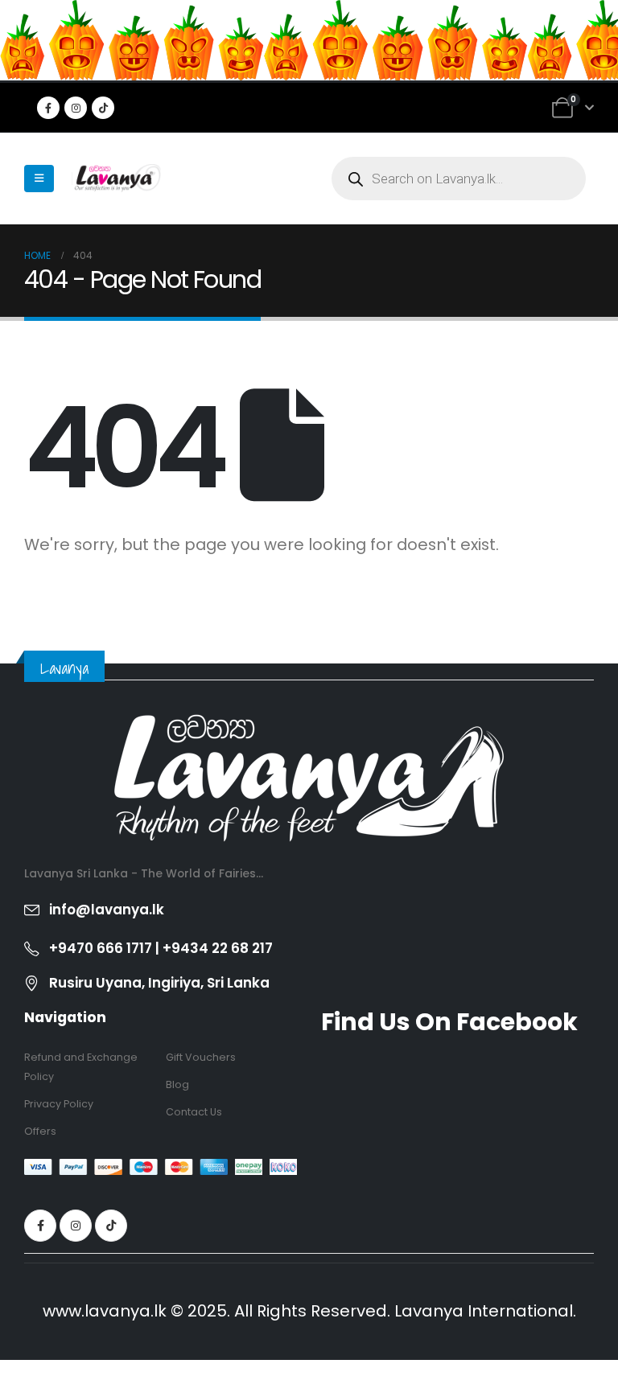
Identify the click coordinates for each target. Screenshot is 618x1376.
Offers (40, 1131)
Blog (177, 1084)
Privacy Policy (58, 1104)
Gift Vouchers (201, 1057)
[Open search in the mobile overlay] (458, 178)
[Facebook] (48, 108)
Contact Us (194, 1112)
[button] (39, 178)
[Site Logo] (116, 178)
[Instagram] (75, 108)
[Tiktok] (103, 108)
